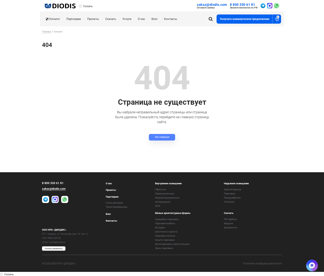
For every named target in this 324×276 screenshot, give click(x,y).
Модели (228, 223)
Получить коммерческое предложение (249, 18)
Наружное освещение (236, 183)
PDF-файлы (230, 219)
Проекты (93, 19)
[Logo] (60, 5)
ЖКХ (157, 206)
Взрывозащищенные (167, 197)
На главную (162, 136)
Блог (155, 19)
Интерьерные (162, 201)
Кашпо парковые (165, 239)
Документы (230, 227)
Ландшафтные (232, 197)
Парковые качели (165, 235)
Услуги (126, 19)
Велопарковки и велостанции (172, 244)
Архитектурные (232, 189)
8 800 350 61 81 (242, 5)
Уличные (229, 201)
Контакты (170, 19)
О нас (141, 19)
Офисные (160, 189)
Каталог (54, 19)
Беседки (160, 227)
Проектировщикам (116, 206)
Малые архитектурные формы (172, 213)
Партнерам (73, 19)
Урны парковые (164, 248)
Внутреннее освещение (168, 183)
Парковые (229, 193)
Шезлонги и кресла (166, 231)
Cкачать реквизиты (54, 248)
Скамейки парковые (166, 219)
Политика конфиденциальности (262, 263)
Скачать (110, 19)
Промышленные (164, 193)
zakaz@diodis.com (212, 5)
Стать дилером (114, 202)
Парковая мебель (165, 223)
